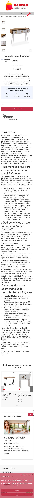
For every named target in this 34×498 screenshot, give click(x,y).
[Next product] (32, 16)
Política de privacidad (27, 475)
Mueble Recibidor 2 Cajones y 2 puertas (20, 394)
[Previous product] (31, 16)
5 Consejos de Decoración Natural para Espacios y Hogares (14, 439)
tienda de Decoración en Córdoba (12, 345)
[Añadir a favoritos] (14, 373)
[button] (7, 95)
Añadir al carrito (18, 109)
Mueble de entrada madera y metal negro (5, 393)
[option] (17, 438)
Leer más (6, 453)
